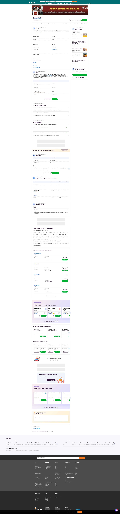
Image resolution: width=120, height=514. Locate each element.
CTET (75, 466)
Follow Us (66, 507)
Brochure (84, 20)
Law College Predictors (38, 483)
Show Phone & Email (80, 74)
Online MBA (36, 472)
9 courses (64, 313)
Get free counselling (51, 380)
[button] (72, 20)
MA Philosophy (81, 442)
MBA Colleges (37, 466)
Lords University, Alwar (37, 18)
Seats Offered (36, 256)
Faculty (75, 23)
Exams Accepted (47, 256)
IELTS (55, 485)
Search (75, 1)
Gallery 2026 (44, 444)
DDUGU (35, 197)
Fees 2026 (15, 442)
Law (65, 472)
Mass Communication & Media (69, 473)
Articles (36, 482)
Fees (42, 23)
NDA (75, 474)
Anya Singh (37, 428)
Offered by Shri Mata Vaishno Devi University (67, 330)
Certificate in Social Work (107, 442)
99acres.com (46, 499)
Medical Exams (57, 474)
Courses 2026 (8, 444)
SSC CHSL (76, 472)
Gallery (66, 23)
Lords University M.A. (38, 32)
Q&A (82, 23)
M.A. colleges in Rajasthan (19, 451)
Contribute (56, 507)
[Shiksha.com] (33, 2)
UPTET (76, 467)
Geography (64, 444)
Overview (34, 62)
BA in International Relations (91, 444)
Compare (78, 20)
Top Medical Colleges (58, 472)
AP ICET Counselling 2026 (48, 482)
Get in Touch (47, 507)
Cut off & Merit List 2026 (45, 442)
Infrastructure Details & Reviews (54, 442)
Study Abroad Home (57, 477)
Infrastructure (71, 23)
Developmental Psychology (91, 442)
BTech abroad (57, 478)
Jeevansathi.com (47, 500)
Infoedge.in (46, 494)
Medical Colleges (57, 473)
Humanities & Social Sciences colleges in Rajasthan (36, 451)
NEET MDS (56, 467)
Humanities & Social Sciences (67, 442)
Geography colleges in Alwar (10, 451)
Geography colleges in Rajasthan (34, 450)
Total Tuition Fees (47, 269)
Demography (74, 444)
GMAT (56, 483)
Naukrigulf (46, 498)
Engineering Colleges (48, 466)
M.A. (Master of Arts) (75, 442)
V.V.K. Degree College (37, 308)
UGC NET (76, 468)
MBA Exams (36, 468)
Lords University (49, 75)
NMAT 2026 (46, 477)
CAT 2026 (46, 483)
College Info (35, 23)
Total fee (35, 94)
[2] (116, 510)
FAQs (35, 499)
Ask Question (82, 457)
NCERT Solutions (37, 485)
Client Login (56, 494)
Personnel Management (99, 444)
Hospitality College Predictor (38, 484)
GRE (55, 482)
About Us (36, 494)
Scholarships (86, 23)
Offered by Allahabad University (52, 330)
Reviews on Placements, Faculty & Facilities (20, 444)
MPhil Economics (106, 444)
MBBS (66, 474)
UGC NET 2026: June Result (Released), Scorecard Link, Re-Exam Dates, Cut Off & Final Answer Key (79, 42)
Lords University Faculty (53, 444)
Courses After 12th (37, 478)
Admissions (54, 23)
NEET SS (56, 466)
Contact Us (36, 500)
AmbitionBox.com (47, 501)
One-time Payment (37, 91)
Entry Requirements (36, 67)
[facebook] (68, 509)
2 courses (35, 313)
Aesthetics (113, 444)
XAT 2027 (46, 478)
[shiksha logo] (39, 508)
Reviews (49, 23)
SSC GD (76, 473)
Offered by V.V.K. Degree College (38, 330)
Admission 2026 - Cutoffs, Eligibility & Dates (33, 442)
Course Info (45, 23)
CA (65, 468)
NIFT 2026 (46, 485)
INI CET (56, 468)
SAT (55, 484)
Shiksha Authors (37, 498)
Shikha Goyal (74, 44)
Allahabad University (37, 190)
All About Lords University (9, 442)
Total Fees (45, 312)
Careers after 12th (37, 477)
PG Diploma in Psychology (83, 444)
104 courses (50, 313)
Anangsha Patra (74, 50)
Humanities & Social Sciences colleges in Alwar (22, 450)
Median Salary (36, 269)
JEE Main (46, 468)
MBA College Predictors (38, 473)
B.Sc (65, 466)
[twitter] (70, 509)
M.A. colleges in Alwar (9, 450)
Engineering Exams (47, 467)
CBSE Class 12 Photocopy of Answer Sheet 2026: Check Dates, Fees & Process (76, 55)
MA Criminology (98, 442)
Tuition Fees (36, 83)
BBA (65, 467)
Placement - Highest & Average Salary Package (34, 444)
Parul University (47, 484)
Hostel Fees (36, 87)
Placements (59, 23)
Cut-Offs (63, 23)
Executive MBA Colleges (38, 467)
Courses (39, 23)
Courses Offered (36, 312)
